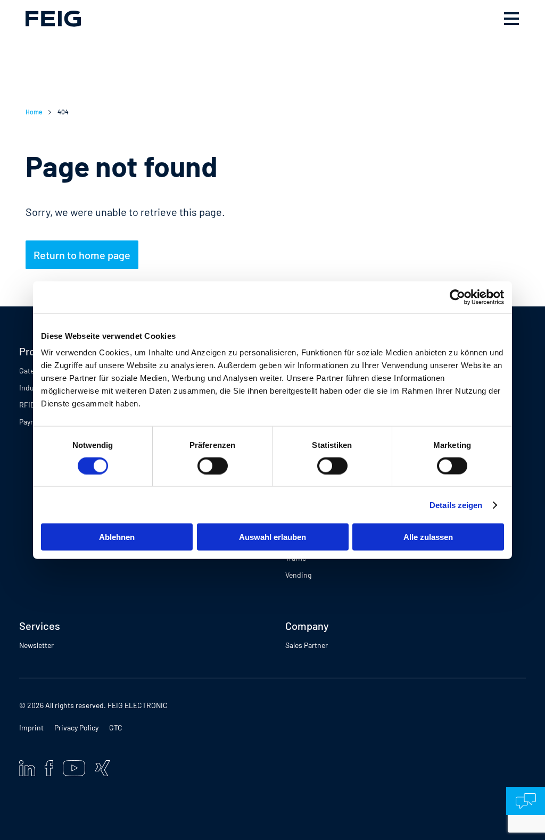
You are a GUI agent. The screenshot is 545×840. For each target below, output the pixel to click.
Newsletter (36, 645)
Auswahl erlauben (272, 537)
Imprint (31, 727)
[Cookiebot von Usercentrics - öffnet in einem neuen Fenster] (457, 297)
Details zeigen (456, 504)
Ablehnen (117, 537)
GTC (115, 727)
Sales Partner (306, 645)
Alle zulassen (428, 537)
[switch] (212, 465)
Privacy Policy (76, 727)
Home (34, 111)
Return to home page (82, 254)
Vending (298, 574)
